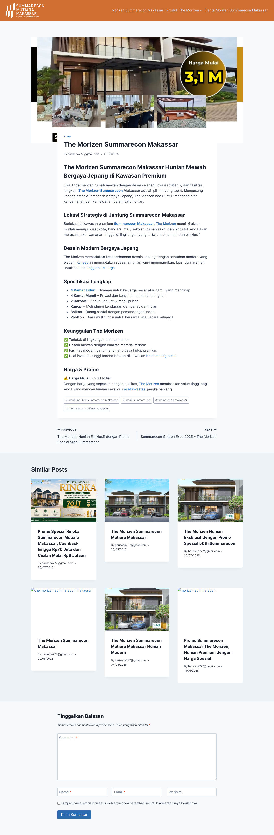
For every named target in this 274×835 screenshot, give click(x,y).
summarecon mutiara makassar (87, 408)
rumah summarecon (136, 400)
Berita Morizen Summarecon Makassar (236, 10)
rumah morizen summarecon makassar (92, 400)
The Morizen (166, 224)
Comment (68, 738)
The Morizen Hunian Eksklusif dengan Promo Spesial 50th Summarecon (93, 436)
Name (65, 792)
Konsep (82, 262)
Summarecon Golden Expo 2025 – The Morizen (179, 433)
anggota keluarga (101, 268)
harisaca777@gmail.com (83, 154)
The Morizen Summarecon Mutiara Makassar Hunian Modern (136, 646)
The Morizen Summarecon (100, 191)
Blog (67, 136)
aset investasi (135, 389)
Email (119, 792)
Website (175, 792)
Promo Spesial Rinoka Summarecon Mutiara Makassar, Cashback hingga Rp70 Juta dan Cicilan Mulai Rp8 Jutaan (62, 543)
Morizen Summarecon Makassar (137, 10)
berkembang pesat (161, 356)
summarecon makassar (171, 400)
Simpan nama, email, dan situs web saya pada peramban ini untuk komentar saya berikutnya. (130, 803)
